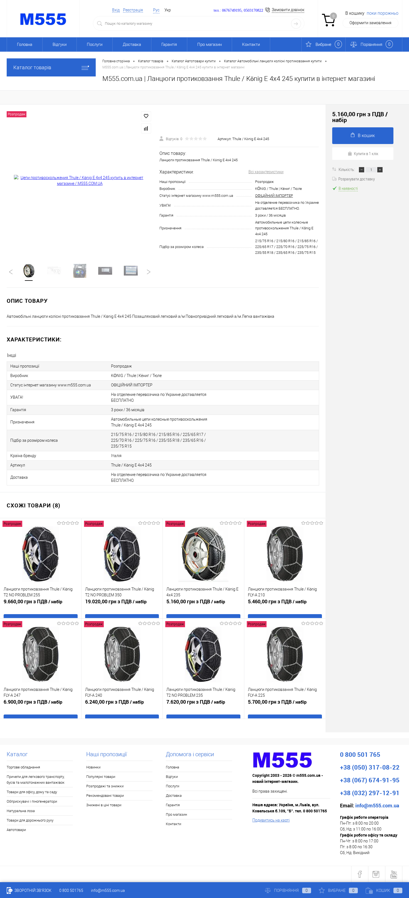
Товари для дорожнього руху (30, 820)
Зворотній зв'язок (32, 890)
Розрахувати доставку (356, 179)
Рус (156, 10)
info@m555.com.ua (108, 890)
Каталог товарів (32, 67)
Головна (24, 44)
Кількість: (347, 169)
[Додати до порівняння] (146, 128)
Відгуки (59, 44)
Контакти (251, 44)
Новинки (93, 767)
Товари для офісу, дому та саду (32, 792)
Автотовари (16, 830)
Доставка (132, 44)
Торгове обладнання (23, 767)
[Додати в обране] (146, 116)
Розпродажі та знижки (105, 786)
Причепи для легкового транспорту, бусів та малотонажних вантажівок (36, 780)
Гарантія (169, 44)
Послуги (94, 44)
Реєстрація (133, 10)
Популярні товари (100, 777)
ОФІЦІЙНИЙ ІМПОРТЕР (274, 196)
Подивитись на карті (271, 820)
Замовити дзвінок (288, 10)
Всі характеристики (266, 172)
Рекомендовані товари (105, 795)
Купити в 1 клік (366, 153)
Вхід (116, 10)
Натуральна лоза (21, 811)
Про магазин (209, 44)
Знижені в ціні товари (103, 805)
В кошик (366, 135)
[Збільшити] (80, 181)
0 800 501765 (71, 890)
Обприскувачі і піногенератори (32, 801)
